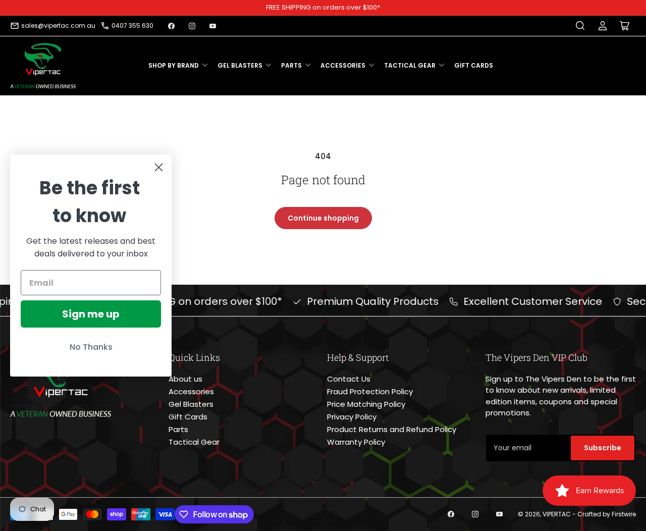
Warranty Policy (356, 442)
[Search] (580, 26)
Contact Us (348, 379)
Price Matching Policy (366, 404)
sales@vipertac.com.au (58, 25)
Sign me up (91, 314)
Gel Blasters (240, 65)
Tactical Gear (410, 65)
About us (185, 379)
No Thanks (91, 347)
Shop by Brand (173, 65)
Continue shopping (323, 218)
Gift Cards (473, 65)
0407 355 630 (132, 25)
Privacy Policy (351, 416)
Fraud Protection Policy (370, 391)
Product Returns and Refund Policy (391, 429)
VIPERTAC (557, 514)
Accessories (342, 65)
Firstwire (624, 514)
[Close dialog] (159, 167)
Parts (291, 65)
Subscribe (602, 448)
